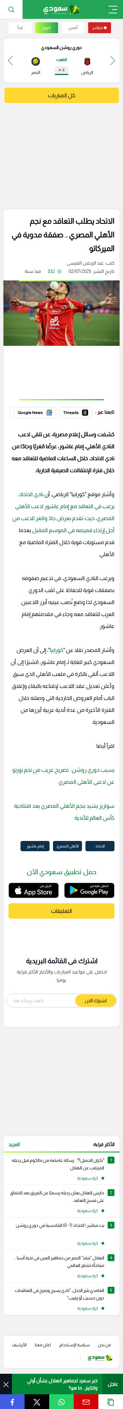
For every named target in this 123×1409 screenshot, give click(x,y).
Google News (41, 411)
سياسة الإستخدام (74, 1345)
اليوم (46, 27)
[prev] (113, 60)
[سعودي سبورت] (61, 9)
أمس (73, 27)
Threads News (76, 411)
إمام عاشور (35, 846)
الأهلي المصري (67, 846)
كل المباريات (61, 95)
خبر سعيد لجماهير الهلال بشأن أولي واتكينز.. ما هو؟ (62, 1384)
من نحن (104, 1345)
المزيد (14, 1144)
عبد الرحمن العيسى (85, 263)
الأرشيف (19, 1345)
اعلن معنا (43, 1345)
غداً (20, 27)
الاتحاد (100, 846)
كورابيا (56, 650)
